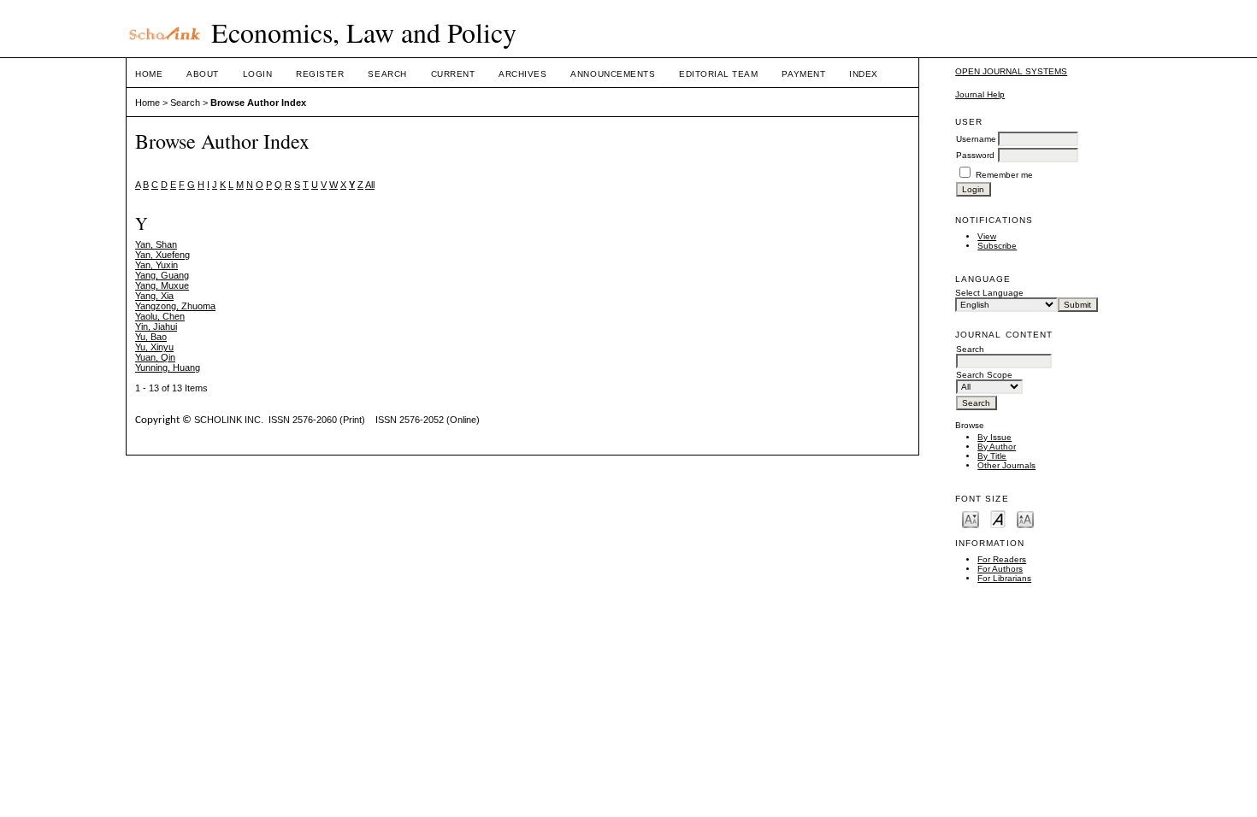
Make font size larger (1025, 518)
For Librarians (1004, 578)
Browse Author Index (258, 102)
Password (975, 155)
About (202, 74)
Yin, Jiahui (156, 326)
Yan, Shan (156, 244)
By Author (996, 446)
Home (148, 74)
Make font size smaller (970, 518)
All (370, 184)
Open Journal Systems (1011, 71)
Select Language (989, 292)
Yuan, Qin (155, 357)
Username (976, 139)
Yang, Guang (162, 275)
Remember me (1004, 174)
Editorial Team (718, 74)
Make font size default (997, 518)
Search (387, 74)
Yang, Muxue (162, 285)
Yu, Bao (151, 337)
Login (258, 74)
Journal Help (980, 94)
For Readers (1001, 559)
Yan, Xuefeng (162, 255)
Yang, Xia (154, 296)
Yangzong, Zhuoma (175, 306)
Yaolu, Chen (160, 316)
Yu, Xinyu (154, 347)
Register (320, 74)
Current (453, 74)
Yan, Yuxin (156, 265)
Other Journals (1006, 465)
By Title (991, 456)
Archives (522, 74)
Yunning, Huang (167, 367)
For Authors (1000, 568)
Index (863, 74)
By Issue (994, 437)
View (986, 236)
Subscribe (997, 245)
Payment (803, 74)
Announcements (612, 74)
